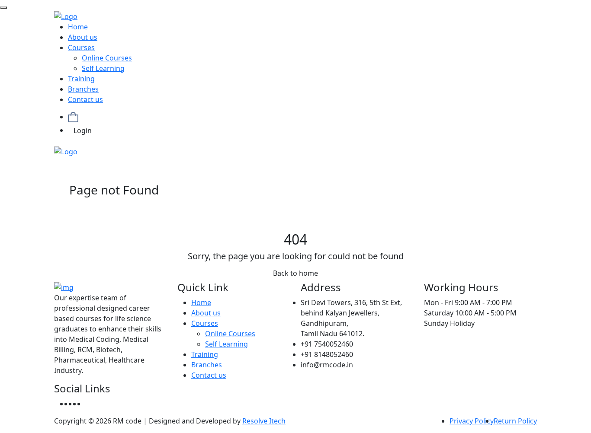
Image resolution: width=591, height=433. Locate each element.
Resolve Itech (264, 421)
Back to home (295, 273)
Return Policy (515, 421)
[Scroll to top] (3, 7)
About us (82, 37)
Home (78, 27)
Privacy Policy (472, 421)
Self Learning (103, 68)
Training (81, 78)
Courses (81, 47)
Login (83, 130)
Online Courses (107, 58)
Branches (83, 89)
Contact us (85, 99)
